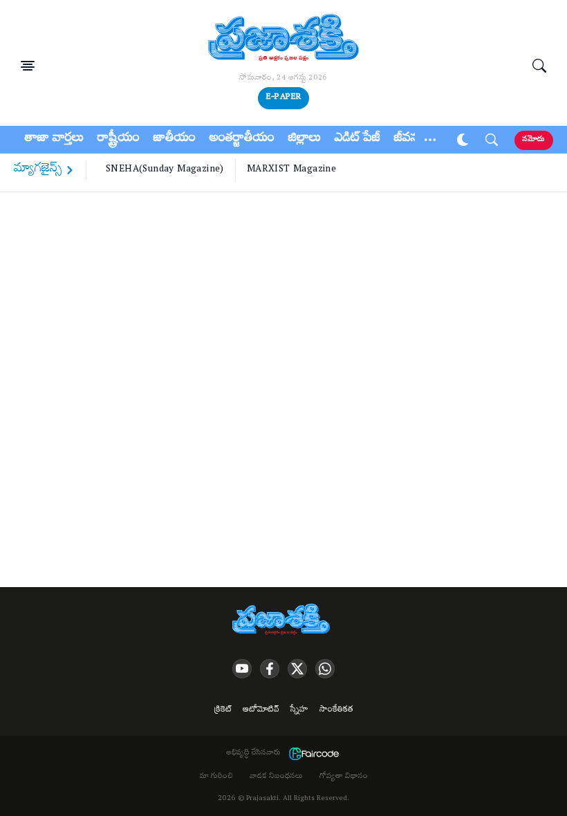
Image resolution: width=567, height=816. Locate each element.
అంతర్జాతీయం (242, 139)
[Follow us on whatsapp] (325, 668)
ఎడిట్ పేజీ (357, 139)
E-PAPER (283, 98)
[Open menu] (27, 66)
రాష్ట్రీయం (118, 139)
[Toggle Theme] (462, 139)
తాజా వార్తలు (54, 139)
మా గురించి (216, 777)
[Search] (539, 66)
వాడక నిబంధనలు (276, 777)
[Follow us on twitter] (297, 668)
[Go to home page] (283, 39)
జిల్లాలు (304, 139)
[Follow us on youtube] (242, 668)
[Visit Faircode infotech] (314, 754)
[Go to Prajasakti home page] (283, 620)
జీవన (406, 139)
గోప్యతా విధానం (343, 777)
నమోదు (534, 140)
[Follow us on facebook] (269, 668)
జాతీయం (175, 139)
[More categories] (430, 140)
